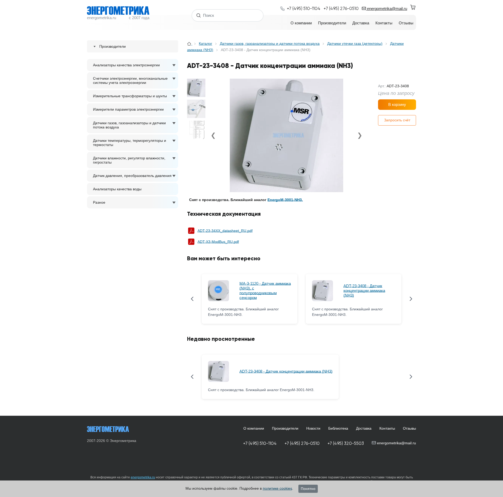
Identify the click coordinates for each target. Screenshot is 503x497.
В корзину (397, 104)
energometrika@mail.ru (386, 8)
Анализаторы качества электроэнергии (126, 65)
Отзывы (409, 428)
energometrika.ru (143, 477)
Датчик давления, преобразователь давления (132, 176)
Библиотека (338, 428)
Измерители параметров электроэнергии (128, 109)
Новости (313, 428)
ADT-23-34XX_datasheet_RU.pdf (225, 231)
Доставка (363, 428)
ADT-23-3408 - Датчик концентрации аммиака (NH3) (364, 291)
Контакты (387, 428)
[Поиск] (198, 15)
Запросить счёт (397, 120)
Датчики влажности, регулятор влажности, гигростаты (129, 160)
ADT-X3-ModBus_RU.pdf (218, 242)
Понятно (308, 489)
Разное (99, 202)
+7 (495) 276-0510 (302, 443)
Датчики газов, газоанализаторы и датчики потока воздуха (129, 125)
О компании (253, 428)
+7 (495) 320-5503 (345, 443)
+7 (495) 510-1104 (260, 443)
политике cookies (277, 488)
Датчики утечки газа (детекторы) (354, 43)
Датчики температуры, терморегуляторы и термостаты (129, 142)
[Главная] (189, 43)
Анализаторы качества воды (117, 189)
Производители (285, 428)
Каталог (205, 43)
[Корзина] (413, 7)
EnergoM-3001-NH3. (285, 200)
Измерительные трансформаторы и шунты (130, 96)
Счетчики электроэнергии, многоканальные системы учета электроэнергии (130, 80)
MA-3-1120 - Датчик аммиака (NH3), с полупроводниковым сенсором (265, 290)
